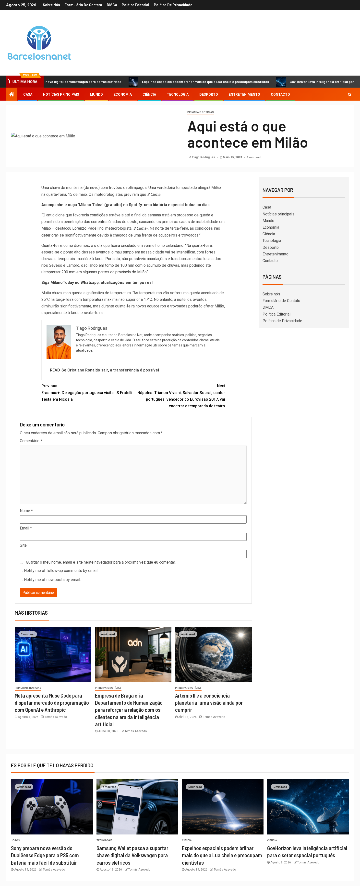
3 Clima (153, 194)
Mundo (96, 94)
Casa (27, 94)
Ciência (149, 94)
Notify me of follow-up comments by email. (61, 570)
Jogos (15, 840)
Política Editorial (135, 5)
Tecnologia (178, 94)
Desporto (208, 94)
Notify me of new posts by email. (52, 579)
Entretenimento (244, 94)
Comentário (31, 440)
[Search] (350, 94)
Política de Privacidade (173, 5)
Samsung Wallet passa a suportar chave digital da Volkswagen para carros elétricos (132, 855)
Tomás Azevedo (56, 717)
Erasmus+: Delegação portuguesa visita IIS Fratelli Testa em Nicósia (86, 392)
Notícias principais (61, 94)
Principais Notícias (200, 112)
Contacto (280, 94)
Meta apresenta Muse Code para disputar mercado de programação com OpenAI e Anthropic (52, 702)
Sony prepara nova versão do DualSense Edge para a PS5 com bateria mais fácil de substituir (45, 855)
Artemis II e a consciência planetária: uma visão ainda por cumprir (209, 702)
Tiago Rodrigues (204, 157)
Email (26, 528)
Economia (123, 94)
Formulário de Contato (83, 5)
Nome (26, 510)
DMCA (112, 5)
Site (23, 545)
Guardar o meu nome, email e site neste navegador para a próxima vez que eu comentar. (101, 562)
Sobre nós (51, 5)
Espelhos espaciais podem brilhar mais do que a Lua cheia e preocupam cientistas (181, 81)
